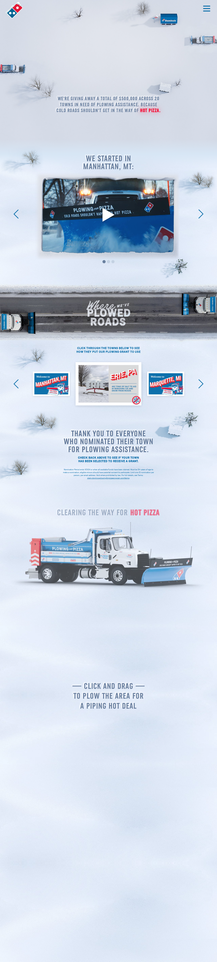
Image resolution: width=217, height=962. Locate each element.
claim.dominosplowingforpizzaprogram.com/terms (108, 478)
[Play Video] (108, 215)
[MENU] (206, 8)
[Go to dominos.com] (15, 10)
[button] (16, 213)
